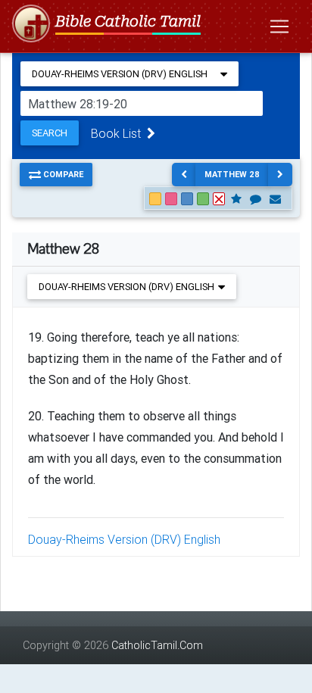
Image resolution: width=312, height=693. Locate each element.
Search (49, 132)
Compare (62, 174)
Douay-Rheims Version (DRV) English (124, 539)
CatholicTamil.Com (157, 645)
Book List (119, 133)
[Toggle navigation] (279, 26)
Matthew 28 (232, 174)
